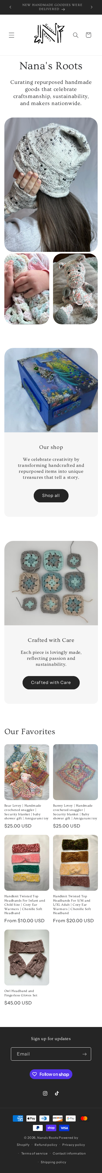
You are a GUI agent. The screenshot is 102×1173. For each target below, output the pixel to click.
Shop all (51, 495)
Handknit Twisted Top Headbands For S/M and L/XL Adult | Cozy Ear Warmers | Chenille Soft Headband (72, 905)
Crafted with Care (51, 682)
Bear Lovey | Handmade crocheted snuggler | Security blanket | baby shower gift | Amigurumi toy (26, 812)
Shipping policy (53, 1162)
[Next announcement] (92, 7)
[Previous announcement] (10, 7)
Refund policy (46, 1145)
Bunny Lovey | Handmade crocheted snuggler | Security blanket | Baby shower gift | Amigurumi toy (75, 812)
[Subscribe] (84, 1054)
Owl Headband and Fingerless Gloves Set (21, 993)
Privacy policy (73, 1145)
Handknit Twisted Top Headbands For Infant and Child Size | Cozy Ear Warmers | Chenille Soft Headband (24, 905)
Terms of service (34, 1153)
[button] (11, 35)
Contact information (69, 1153)
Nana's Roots (47, 1138)
